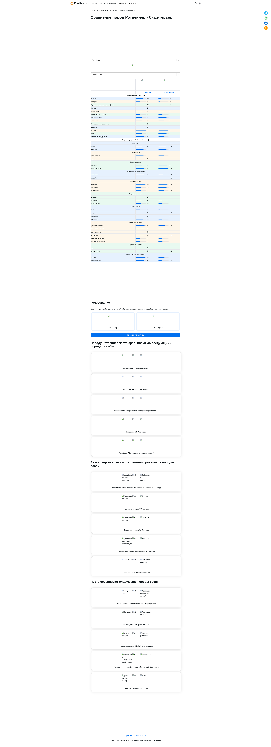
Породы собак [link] (96, 3)
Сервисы (121, 3)
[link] (136, 362)
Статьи (131, 3)
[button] (136, 362)
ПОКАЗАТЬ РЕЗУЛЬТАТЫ (135, 335)
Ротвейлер (147, 92)
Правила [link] (128, 736)
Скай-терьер (169, 92)
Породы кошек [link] (110, 3)
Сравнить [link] (122, 10)
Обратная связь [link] (140, 736)
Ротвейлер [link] (113, 10)
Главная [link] (93, 10)
